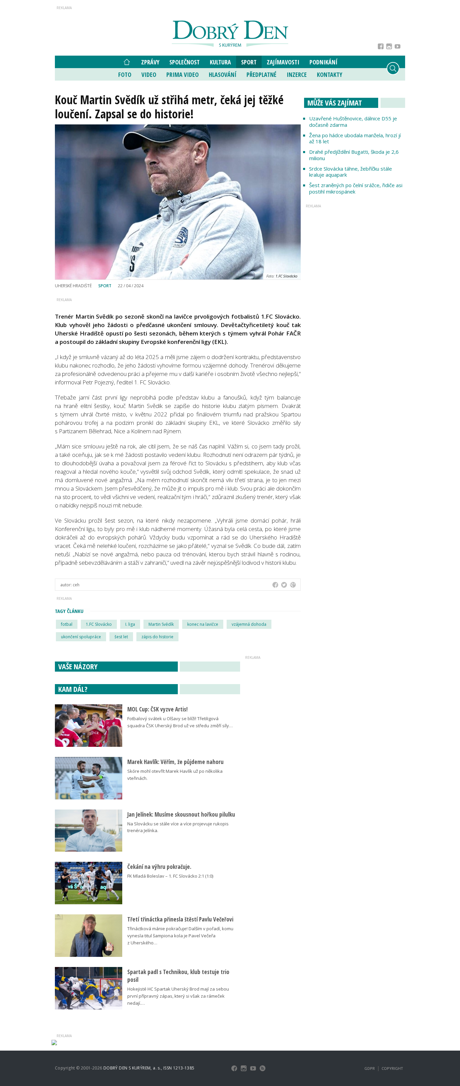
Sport (249, 62)
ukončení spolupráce (81, 637)
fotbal (66, 624)
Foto (124, 74)
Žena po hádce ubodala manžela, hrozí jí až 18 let (355, 138)
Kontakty (329, 74)
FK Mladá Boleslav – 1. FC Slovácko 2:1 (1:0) (170, 876)
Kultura (220, 62)
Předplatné (261, 74)
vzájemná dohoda (249, 624)
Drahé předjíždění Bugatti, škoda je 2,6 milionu (354, 155)
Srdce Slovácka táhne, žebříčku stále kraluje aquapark (350, 171)
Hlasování (222, 74)
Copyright (392, 1068)
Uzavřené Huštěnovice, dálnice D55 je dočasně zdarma (353, 121)
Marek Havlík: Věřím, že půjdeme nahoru (175, 762)
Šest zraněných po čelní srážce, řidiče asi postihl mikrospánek (355, 188)
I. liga (130, 624)
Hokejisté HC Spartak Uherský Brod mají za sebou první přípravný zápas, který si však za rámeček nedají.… (178, 996)
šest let (121, 637)
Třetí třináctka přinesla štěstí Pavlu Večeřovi (180, 919)
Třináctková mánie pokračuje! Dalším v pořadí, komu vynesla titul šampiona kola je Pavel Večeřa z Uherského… (180, 936)
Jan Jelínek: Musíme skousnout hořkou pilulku (181, 814)
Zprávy (150, 62)
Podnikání (323, 62)
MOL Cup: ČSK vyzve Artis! (157, 709)
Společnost (184, 62)
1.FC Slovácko (99, 624)
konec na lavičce (202, 624)
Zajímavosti (283, 62)
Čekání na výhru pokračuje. (159, 867)
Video (148, 74)
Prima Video (182, 74)
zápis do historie (157, 637)
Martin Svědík (161, 624)
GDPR (369, 1068)
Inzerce (297, 74)
